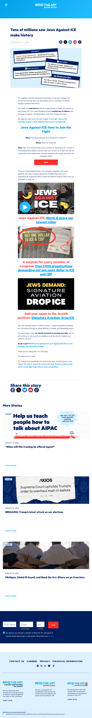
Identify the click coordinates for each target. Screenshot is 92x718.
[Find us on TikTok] (53, 666)
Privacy (45, 661)
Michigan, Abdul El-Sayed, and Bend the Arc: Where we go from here (45, 577)
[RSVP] (46, 162)
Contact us (16, 661)
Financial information (68, 661)
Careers (32, 661)
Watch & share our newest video (54, 220)
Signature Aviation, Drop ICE (52, 317)
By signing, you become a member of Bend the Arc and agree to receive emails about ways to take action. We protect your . (30, 634)
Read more (10, 465)
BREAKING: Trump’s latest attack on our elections (34, 512)
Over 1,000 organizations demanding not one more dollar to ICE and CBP (46, 270)
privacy (51, 636)
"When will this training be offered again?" (30, 446)
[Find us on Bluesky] (49, 666)
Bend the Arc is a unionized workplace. (14, 712)
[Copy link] (80, 42)
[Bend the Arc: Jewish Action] (46, 7)
